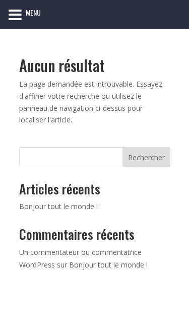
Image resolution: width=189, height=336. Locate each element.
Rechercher (146, 157)
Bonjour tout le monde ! (58, 206)
